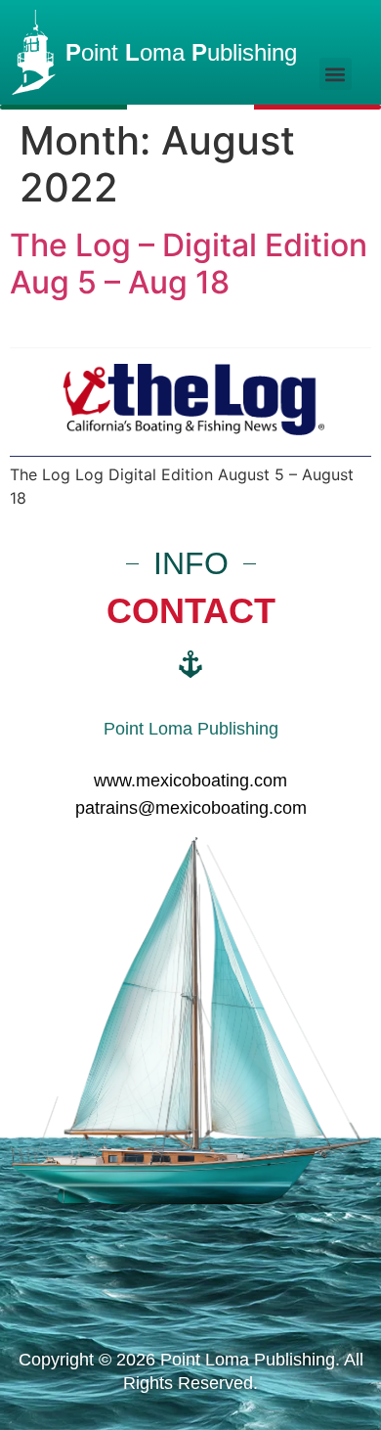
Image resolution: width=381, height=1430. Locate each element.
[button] (335, 74)
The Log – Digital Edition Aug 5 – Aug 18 (188, 263)
